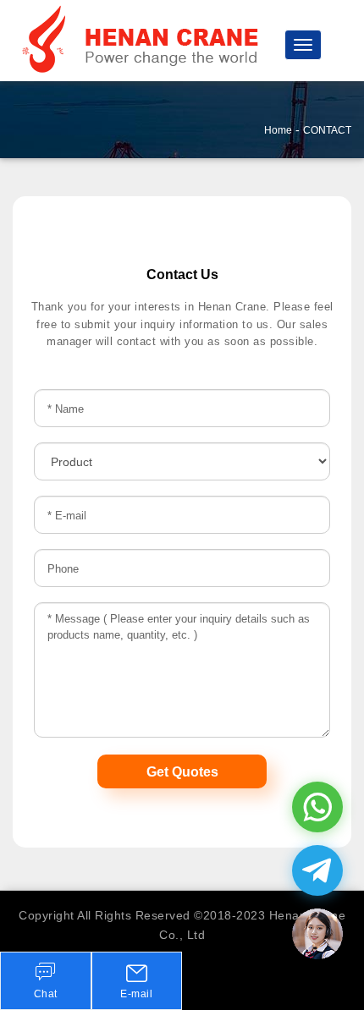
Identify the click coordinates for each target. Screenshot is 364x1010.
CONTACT (327, 130)
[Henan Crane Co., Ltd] (144, 40)
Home (278, 130)
